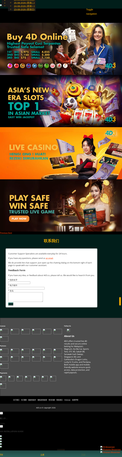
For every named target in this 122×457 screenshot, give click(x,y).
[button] (4, 233)
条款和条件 (32, 400)
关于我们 (16, 400)
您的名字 (12, 280)
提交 (10, 304)
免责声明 (75, 400)
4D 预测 (24, 400)
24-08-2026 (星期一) (24, 6)
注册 (42, 455)
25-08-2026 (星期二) (24, 3)
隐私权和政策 (42, 400)
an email (49, 258)
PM (1, 455)
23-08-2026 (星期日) (24, 9)
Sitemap (67, 400)
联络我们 (59, 400)
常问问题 (52, 400)
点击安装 (61, 450)
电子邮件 (12, 285)
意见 (11, 290)
